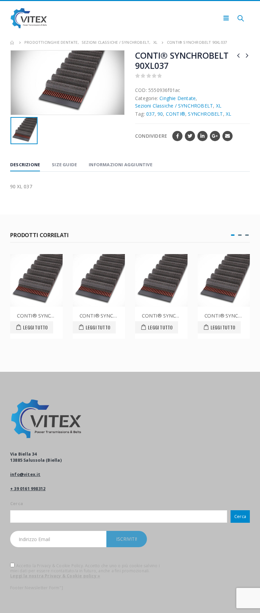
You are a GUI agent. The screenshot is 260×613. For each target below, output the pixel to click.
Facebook (177, 136)
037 (150, 114)
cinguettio (190, 136)
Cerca (16, 503)
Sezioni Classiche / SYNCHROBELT (174, 105)
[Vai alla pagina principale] (12, 42)
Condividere (151, 136)
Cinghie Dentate (177, 98)
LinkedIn (202, 136)
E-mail (227, 136)
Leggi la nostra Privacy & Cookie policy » (55, 576)
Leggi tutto (35, 327)
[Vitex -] (28, 18)
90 (160, 114)
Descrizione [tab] (25, 164)
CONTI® (175, 114)
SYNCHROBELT (205, 114)
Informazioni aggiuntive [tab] (120, 164)
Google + (215, 136)
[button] (232, 235)
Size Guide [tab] (64, 164)
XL (218, 105)
